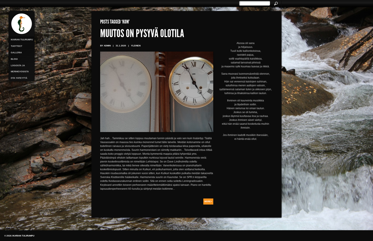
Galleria (16, 52)
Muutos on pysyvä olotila (142, 34)
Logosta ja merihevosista (20, 68)
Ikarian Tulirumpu (22, 39)
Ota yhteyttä (19, 78)
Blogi (14, 59)
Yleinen (136, 45)
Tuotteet (16, 46)
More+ (208, 201)
